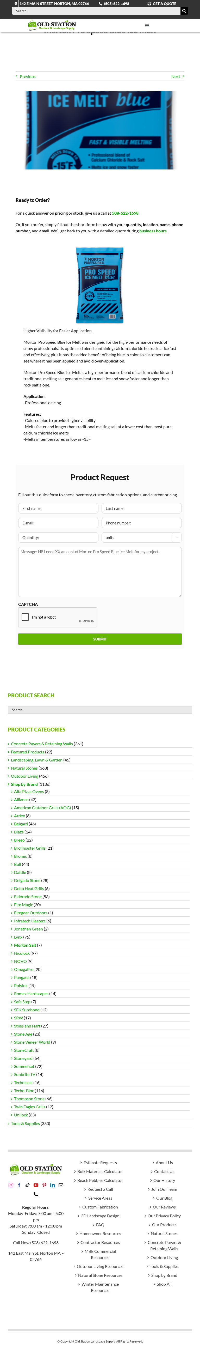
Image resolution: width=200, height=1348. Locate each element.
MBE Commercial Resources (100, 1254)
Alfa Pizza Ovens (29, 791)
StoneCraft (24, 1050)
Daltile (20, 872)
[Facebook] (19, 1185)
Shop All (164, 1283)
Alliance (21, 799)
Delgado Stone (27, 880)
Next (175, 76)
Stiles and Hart (27, 1025)
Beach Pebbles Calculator (100, 1180)
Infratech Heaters (30, 920)
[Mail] (61, 1185)
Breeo (19, 839)
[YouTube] (36, 1185)
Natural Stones (24, 767)
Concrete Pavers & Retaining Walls (42, 743)
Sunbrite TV (24, 1074)
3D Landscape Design (100, 1215)
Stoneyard (23, 1058)
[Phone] (36, 1194)
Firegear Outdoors (30, 912)
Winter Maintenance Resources (100, 1287)
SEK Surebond (27, 1009)
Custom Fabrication (100, 1206)
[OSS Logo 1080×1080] (52, 21)
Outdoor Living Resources (100, 1266)
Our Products (164, 1224)
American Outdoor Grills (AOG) (42, 807)
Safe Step (22, 1001)
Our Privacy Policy (164, 1215)
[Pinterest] (44, 1185)
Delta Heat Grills (29, 888)
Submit (100, 639)
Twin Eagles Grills (29, 1106)
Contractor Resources (100, 1242)
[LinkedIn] (52, 1185)
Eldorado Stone (28, 896)
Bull (17, 864)
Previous (28, 76)
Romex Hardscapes (31, 993)
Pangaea (21, 977)
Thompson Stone (29, 1098)
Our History (164, 1180)
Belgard (21, 823)
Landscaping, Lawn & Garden (37, 759)
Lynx (18, 936)
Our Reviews (164, 1206)
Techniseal (23, 1082)
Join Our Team (164, 1189)
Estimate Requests (100, 1162)
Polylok (21, 985)
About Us (164, 1162)
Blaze (19, 831)
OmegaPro (24, 969)
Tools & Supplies (25, 1123)
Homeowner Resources (100, 1233)
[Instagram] (11, 1185)
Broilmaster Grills (30, 847)
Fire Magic (23, 904)
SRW (18, 1017)
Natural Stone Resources (100, 1275)
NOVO (20, 961)
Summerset (24, 1066)
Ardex (19, 815)
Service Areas (100, 1197)
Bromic (20, 856)
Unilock (21, 1114)
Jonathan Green (28, 928)
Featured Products (27, 751)
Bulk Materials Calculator (100, 1171)
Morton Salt (25, 944)
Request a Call (100, 1189)
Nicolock (22, 953)
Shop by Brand (24, 784)
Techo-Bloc (24, 1090)
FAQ (100, 1224)
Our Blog (164, 1197)
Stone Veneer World (32, 1041)
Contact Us (164, 1171)
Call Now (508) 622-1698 (36, 1242)
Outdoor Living (24, 775)
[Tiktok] (27, 1185)
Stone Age (23, 1033)
